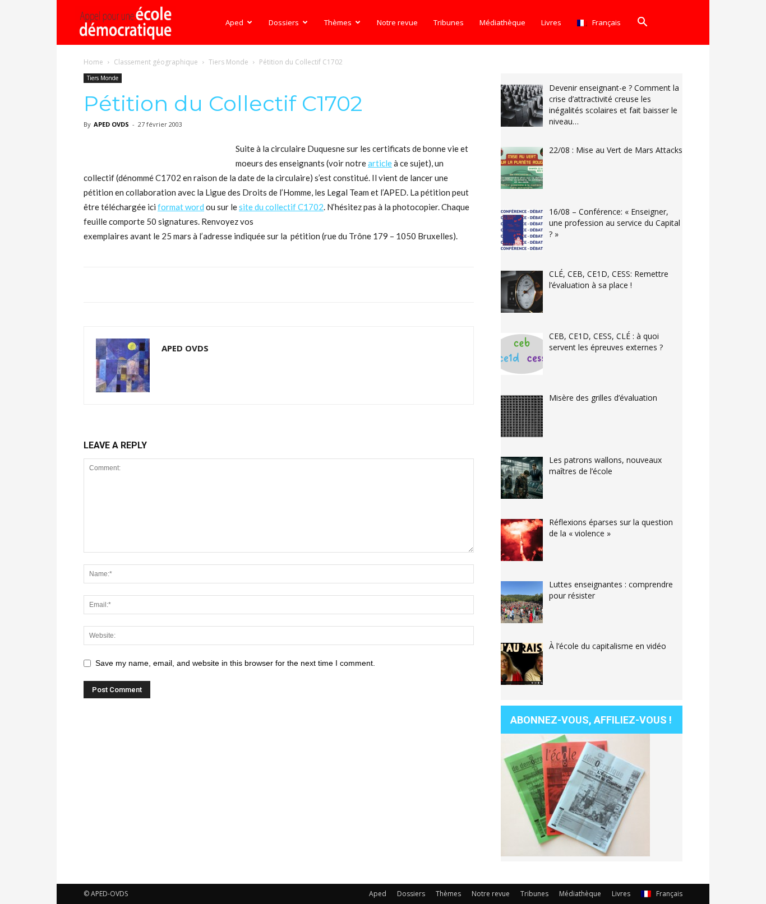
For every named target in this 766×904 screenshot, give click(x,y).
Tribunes (448, 22)
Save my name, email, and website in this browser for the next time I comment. (235, 663)
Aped (234, 22)
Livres (551, 22)
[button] (642, 23)
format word (181, 207)
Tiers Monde (228, 62)
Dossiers (284, 22)
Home (93, 62)
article (380, 163)
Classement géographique (156, 62)
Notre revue (397, 22)
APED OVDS (111, 124)
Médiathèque (502, 22)
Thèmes (338, 22)
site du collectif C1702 (281, 207)
